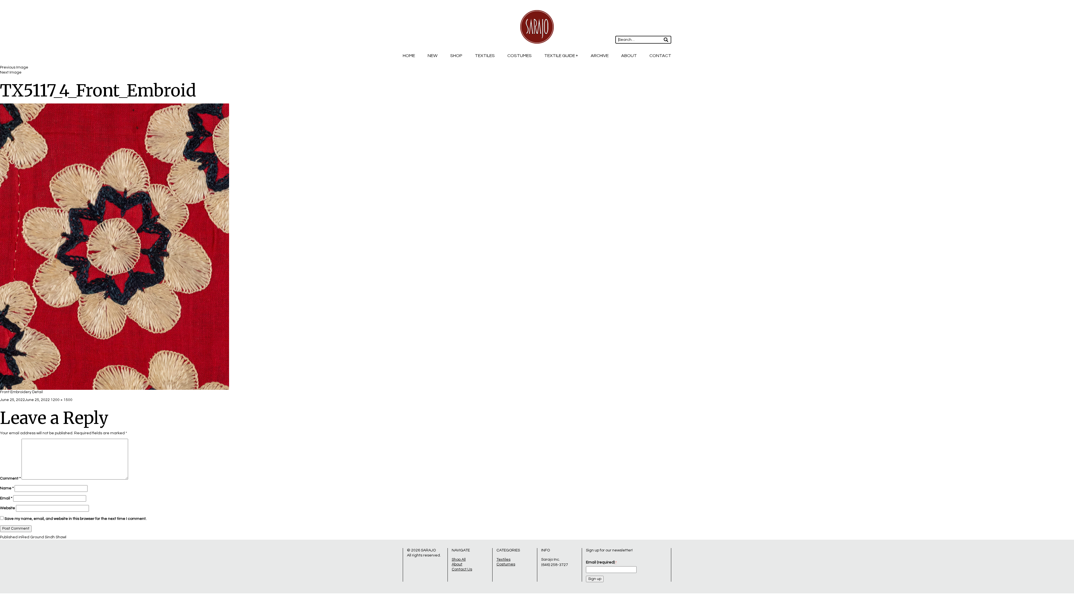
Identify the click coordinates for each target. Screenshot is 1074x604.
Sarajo (428, 550)
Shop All (459, 559)
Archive (600, 55)
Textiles (485, 55)
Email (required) (601, 562)
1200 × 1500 (61, 400)
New (432, 55)
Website (7, 508)
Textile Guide (559, 55)
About (629, 55)
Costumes (519, 55)
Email (6, 498)
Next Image (11, 72)
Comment (10, 478)
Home (409, 55)
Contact (660, 55)
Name (7, 488)
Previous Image (14, 67)
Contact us (462, 569)
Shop (456, 55)
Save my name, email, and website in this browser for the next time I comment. (75, 519)
